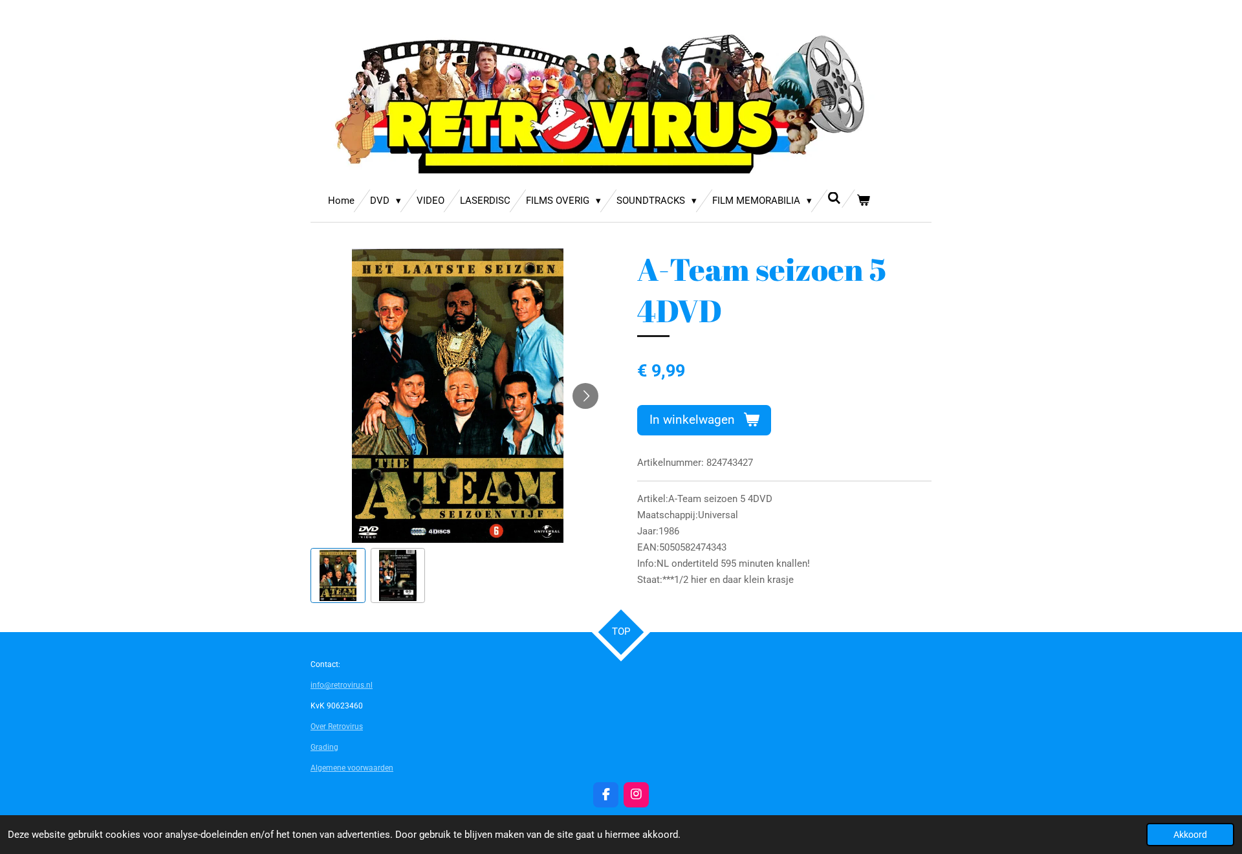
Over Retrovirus (336, 726)
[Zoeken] (834, 199)
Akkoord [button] (1190, 834)
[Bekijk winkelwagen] (863, 201)
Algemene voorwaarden (351, 767)
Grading (324, 747)
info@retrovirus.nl (341, 685)
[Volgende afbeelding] (585, 396)
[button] (337, 575)
